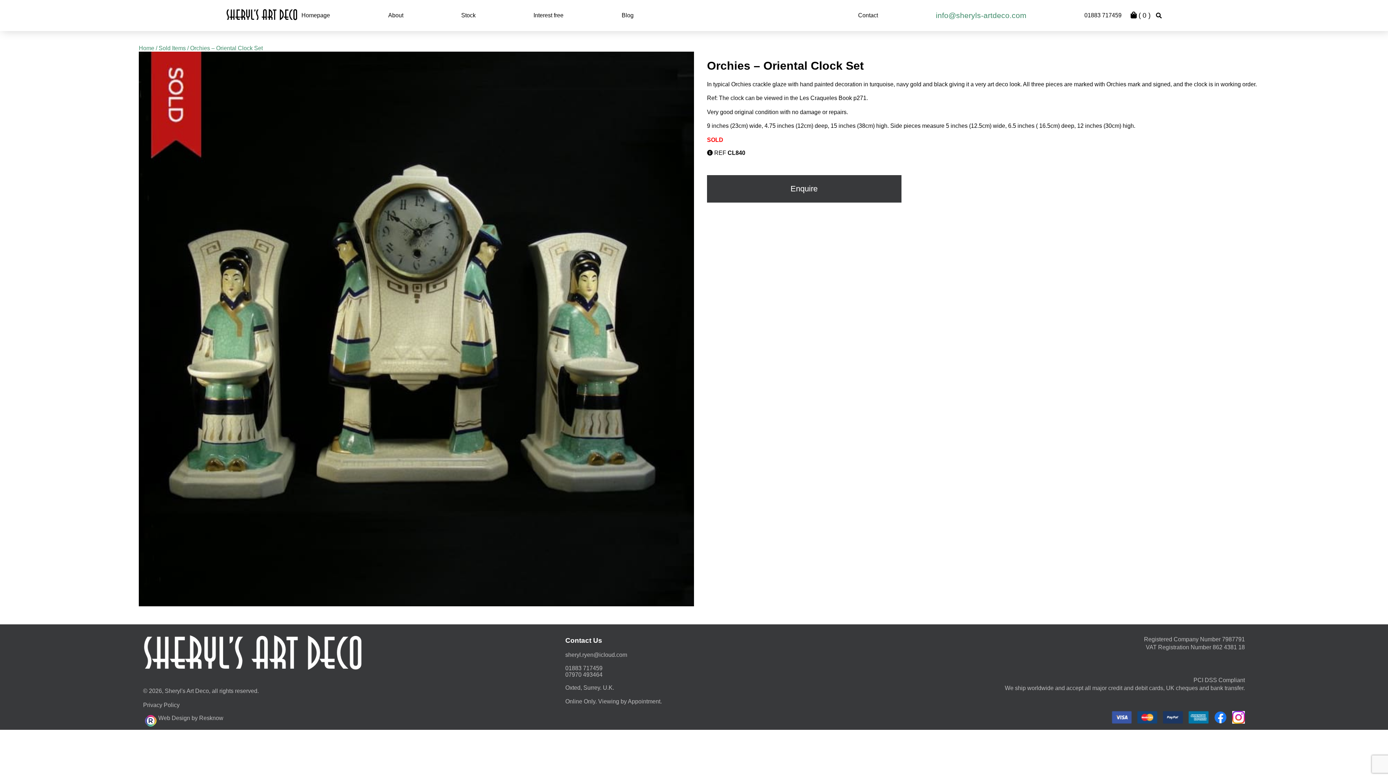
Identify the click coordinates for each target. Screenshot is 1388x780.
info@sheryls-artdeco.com (981, 15)
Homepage (315, 15)
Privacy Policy (161, 705)
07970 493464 (584, 675)
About (395, 15)
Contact (868, 15)
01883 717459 (1103, 15)
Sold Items (172, 48)
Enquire (804, 188)
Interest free (549, 15)
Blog (628, 15)
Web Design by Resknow (190, 718)
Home (146, 48)
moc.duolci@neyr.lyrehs (596, 655)
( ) (1144, 15)
